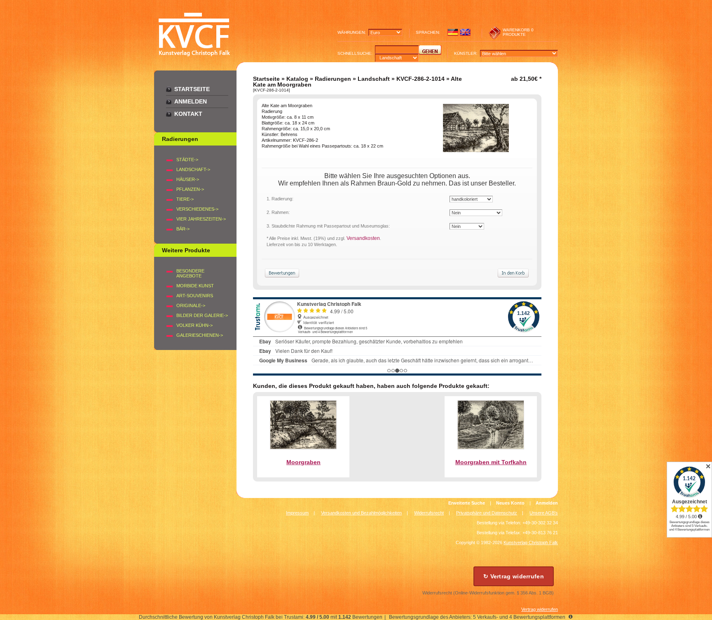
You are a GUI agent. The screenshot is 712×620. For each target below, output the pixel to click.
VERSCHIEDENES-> (197, 209)
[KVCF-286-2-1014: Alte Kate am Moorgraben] (476, 150)
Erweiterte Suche (466, 502)
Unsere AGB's (543, 512)
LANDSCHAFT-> (193, 169)
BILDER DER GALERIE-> (202, 315)
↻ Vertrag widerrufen (513, 576)
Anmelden (190, 101)
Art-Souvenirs (194, 295)
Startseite (192, 89)
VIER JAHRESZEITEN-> (201, 218)
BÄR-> (183, 228)
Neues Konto (510, 502)
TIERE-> (185, 199)
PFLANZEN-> (190, 189)
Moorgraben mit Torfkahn (491, 462)
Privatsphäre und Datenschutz (486, 512)
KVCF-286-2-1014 (420, 78)
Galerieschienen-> (199, 335)
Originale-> (190, 305)
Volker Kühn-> (194, 325)
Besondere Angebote (190, 273)
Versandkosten (363, 238)
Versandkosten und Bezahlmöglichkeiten (361, 512)
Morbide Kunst (195, 285)
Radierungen (333, 78)
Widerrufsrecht (429, 512)
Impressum (297, 512)
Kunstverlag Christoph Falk (531, 542)
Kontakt (188, 113)
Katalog (297, 78)
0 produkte (518, 32)
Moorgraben (303, 462)
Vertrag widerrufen (539, 609)
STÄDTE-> (187, 159)
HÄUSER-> (187, 179)
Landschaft (374, 78)
